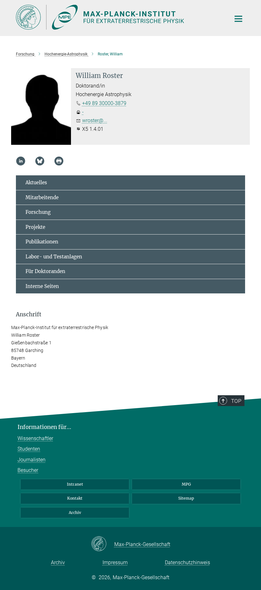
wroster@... (94, 120)
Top (236, 401)
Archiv (75, 512)
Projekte (35, 227)
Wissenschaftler (35, 438)
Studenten (29, 449)
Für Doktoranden (45, 271)
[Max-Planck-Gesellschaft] (102, 544)
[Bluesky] (40, 161)
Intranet (75, 484)
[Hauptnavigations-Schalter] (238, 18)
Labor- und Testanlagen (53, 257)
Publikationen (41, 242)
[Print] (59, 161)
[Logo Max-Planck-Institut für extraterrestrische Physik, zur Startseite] (119, 17)
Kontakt (74, 498)
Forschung (38, 212)
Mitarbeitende (42, 197)
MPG (186, 484)
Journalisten (32, 460)
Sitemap (186, 498)
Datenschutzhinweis (187, 562)
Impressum (115, 562)
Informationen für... (44, 427)
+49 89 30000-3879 (104, 103)
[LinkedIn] (20, 161)
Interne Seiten (42, 286)
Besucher (28, 470)
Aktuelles (36, 182)
